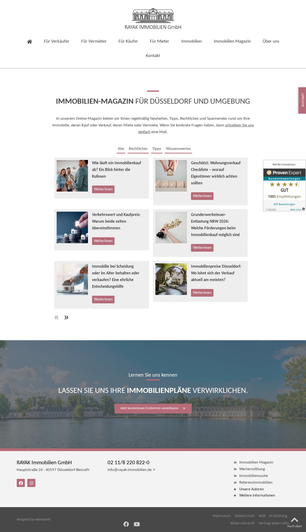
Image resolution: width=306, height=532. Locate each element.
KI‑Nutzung (278, 515)
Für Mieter (159, 41)
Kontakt (153, 56)
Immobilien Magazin (232, 41)
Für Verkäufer (56, 41)
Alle (121, 149)
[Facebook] (126, 524)
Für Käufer (128, 41)
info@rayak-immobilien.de (130, 470)
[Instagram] (31, 483)
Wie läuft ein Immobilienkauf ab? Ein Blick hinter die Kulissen (116, 170)
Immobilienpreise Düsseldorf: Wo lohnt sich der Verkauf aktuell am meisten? (216, 273)
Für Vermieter (94, 41)
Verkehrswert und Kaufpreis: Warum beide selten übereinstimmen (116, 221)
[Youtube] (137, 524)
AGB (262, 515)
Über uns (271, 41)
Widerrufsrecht (242, 523)
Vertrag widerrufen (274, 523)
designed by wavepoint (33, 519)
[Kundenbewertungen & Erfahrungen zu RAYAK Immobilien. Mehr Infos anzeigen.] (284, 185)
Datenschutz (245, 515)
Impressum (222, 515)
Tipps (156, 149)
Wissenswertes (178, 149)
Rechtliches (138, 149)
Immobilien (191, 41)
